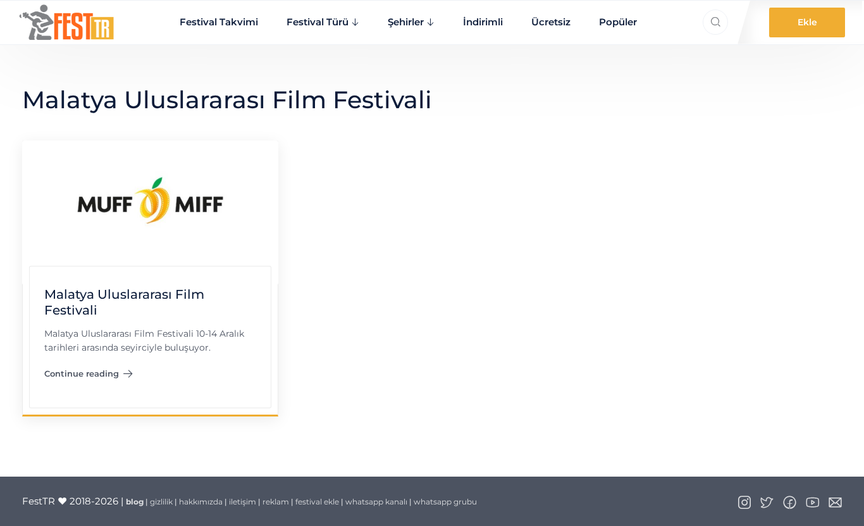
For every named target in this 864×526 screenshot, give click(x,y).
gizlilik (161, 501)
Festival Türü (318, 22)
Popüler (618, 22)
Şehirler (406, 22)
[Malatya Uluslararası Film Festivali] (150, 212)
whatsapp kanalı (376, 501)
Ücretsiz (551, 22)
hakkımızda (201, 501)
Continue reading (88, 376)
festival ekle (317, 501)
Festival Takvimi (219, 22)
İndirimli (483, 22)
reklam (275, 501)
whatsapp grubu (445, 501)
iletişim (242, 501)
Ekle (807, 22)
